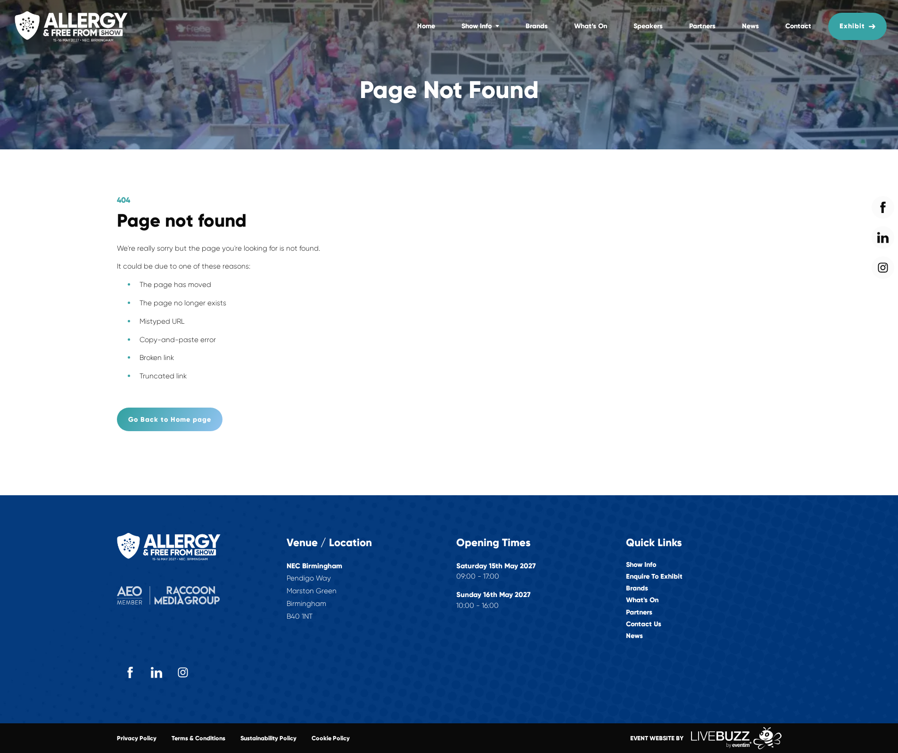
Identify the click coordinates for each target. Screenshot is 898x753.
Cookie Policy (331, 738)
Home (426, 26)
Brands (537, 26)
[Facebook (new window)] (130, 672)
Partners (702, 26)
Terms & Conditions (198, 738)
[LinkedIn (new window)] (156, 672)
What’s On (590, 26)
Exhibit (852, 26)
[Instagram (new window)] (182, 672)
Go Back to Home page (169, 419)
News (750, 26)
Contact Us (643, 624)
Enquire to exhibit (654, 577)
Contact (798, 26)
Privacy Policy (137, 738)
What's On (642, 600)
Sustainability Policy (268, 738)
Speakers (648, 26)
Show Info (476, 26)
